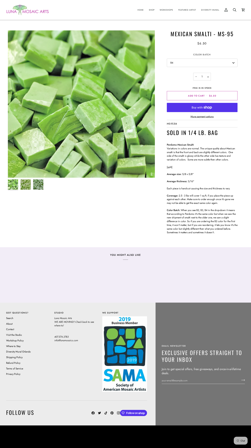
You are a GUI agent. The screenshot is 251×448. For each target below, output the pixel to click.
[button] (151, 10)
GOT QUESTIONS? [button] (17, 312)
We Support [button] (110, 312)
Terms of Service (14, 368)
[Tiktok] (105, 413)
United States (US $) (22, 436)
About (9, 323)
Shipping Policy (14, 357)
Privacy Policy (13, 374)
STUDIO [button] (59, 312)
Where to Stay (13, 346)
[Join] (242, 380)
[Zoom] (81, 104)
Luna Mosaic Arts (66, 434)
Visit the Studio (14, 335)
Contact (10, 329)
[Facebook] (93, 413)
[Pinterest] (112, 413)
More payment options (202, 116)
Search (9, 318)
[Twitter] (99, 413)
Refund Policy (13, 363)
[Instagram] (118, 413)
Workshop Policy (15, 340)
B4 (171, 62)
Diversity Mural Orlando (18, 351)
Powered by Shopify (231, 439)
